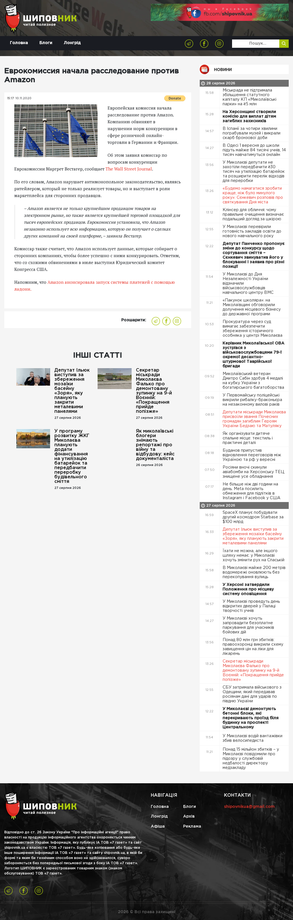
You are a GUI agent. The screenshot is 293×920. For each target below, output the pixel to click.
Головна (19, 43)
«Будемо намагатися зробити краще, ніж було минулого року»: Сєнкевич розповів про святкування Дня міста (253, 195)
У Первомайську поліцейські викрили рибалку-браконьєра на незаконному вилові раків (252, 400)
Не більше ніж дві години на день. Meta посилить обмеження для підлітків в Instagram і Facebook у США (252, 491)
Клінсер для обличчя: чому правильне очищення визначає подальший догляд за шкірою (253, 214)
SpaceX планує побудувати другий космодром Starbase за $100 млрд (253, 517)
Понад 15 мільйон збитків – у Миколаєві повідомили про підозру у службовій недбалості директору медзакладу (251, 759)
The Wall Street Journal (129, 169)
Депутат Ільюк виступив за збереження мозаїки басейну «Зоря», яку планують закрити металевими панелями (72, 391)
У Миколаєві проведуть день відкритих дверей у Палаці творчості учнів (251, 606)
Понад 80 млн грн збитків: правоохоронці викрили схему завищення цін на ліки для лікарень (253, 646)
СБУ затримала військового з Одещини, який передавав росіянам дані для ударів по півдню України (252, 694)
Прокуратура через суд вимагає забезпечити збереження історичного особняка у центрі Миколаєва (253, 328)
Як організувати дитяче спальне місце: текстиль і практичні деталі (248, 438)
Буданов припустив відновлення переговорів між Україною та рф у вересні (252, 455)
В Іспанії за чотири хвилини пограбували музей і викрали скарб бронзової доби (251, 133)
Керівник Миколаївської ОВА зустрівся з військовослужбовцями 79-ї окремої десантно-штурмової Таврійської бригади (253, 355)
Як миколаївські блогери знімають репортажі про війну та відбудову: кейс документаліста (155, 445)
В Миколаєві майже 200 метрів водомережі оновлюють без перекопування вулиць (254, 572)
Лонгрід (72, 43)
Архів (189, 816)
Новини (223, 70)
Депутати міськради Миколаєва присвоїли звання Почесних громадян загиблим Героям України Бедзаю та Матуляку (254, 419)
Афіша (158, 826)
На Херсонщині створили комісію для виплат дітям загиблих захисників (249, 116)
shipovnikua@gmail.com (249, 806)
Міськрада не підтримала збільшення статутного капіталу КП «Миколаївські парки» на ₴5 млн (249, 97)
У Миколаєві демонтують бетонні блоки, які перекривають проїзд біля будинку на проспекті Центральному (251, 718)
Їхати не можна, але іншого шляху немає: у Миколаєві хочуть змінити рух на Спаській (254, 555)
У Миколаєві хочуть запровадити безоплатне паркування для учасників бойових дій (248, 625)
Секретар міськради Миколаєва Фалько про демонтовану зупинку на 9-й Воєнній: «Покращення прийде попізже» (154, 391)
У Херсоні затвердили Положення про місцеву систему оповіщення (248, 589)
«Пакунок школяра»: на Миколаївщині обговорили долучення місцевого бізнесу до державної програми (252, 307)
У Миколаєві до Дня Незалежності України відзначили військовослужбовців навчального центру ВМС (249, 283)
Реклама (192, 826)
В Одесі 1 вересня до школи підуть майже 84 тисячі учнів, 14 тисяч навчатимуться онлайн (254, 150)
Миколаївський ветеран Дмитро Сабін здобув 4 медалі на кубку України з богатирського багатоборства (254, 380)
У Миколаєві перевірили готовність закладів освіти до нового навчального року (252, 231)
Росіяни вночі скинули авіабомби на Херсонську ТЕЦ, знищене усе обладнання (254, 472)
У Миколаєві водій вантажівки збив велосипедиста (252, 738)
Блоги (45, 43)
